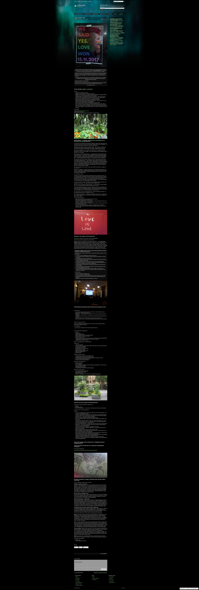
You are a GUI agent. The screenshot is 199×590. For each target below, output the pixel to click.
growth (111, 27)
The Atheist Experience (80, 111)
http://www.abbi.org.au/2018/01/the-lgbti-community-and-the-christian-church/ (85, 450)
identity (120, 28)
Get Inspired (78, 578)
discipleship (113, 25)
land (113, 31)
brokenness (112, 20)
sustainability (112, 41)
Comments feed (103, 553)
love (123, 33)
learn (115, 31)
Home (75, 1)
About (79, 1)
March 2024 (111, 579)
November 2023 (112, 582)
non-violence (112, 33)
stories (112, 40)
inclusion (111, 29)
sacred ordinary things (116, 39)
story (115, 40)
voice (121, 43)
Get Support (78, 581)
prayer (116, 35)
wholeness (120, 43)
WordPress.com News (79, 585)
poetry (112, 35)
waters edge (112, 43)
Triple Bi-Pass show (77, 409)
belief (111, 19)
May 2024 (111, 578)
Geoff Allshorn (90, 89)
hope (111, 28)
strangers (117, 40)
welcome (116, 43)
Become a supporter (84, 1)
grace (116, 26)
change (111, 21)
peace (116, 33)
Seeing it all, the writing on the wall (100, 572)
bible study (120, 19)
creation (119, 23)
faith (118, 25)
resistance (121, 37)
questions (113, 36)
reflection (116, 37)
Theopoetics (116, 41)
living (117, 32)
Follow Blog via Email (104, 5)
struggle (121, 40)
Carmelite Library (120, 20)
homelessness (120, 27)
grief (122, 26)
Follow (102, 9)
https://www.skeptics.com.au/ (84, 110)
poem (119, 33)
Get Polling (77, 579)
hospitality (116, 28)
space (120, 39)
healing (113, 27)
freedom (114, 26)
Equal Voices (77, 238)
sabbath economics (115, 38)
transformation (113, 43)
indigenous (115, 29)
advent (120, 18)
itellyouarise (81, 5)
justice (111, 31)
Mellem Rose (92, 140)
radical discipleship (114, 37)
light (118, 31)
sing (118, 39)
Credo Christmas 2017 (79, 572)
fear (119, 25)
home (116, 27)
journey (121, 30)
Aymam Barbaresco (99, 140)
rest (110, 38)
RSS (90, 1)
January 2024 (112, 581)
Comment (103, 569)
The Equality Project (78, 77)
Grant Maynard (82, 141)
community (113, 23)
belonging (115, 19)
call (116, 20)
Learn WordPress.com (79, 582)
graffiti (119, 26)
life (117, 31)
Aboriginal (112, 18)
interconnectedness (115, 30)
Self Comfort (95, 579)
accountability (116, 18)
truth (118, 43)
